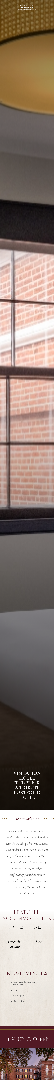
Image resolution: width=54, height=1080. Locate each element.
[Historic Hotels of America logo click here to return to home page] (27, 7)
